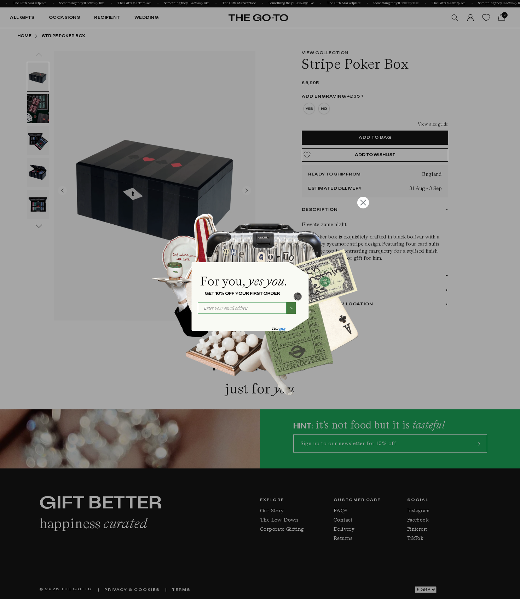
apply (282, 329)
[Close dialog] (363, 202)
